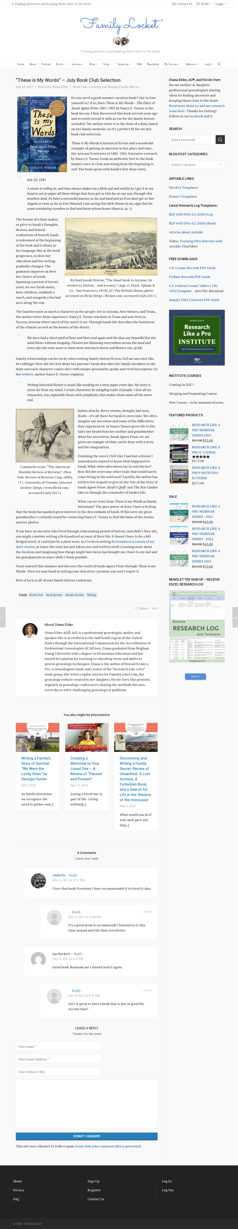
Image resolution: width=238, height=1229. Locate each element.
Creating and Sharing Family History (114, 87)
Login (219, 4)
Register (94, 1190)
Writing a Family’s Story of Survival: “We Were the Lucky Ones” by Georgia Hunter (36, 768)
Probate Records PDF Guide (189, 276)
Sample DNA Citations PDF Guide (194, 299)
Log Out (168, 1190)
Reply (73, 875)
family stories (74, 595)
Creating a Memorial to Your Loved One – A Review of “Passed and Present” (86, 768)
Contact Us (184, 4)
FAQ (16, 1199)
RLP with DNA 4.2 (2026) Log (191, 214)
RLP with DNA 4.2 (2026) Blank (192, 223)
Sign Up (93, 1181)
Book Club (80, 87)
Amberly (58, 875)
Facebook (196, 116)
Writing (91, 595)
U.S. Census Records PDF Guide (192, 268)
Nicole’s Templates (183, 187)
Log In (166, 1181)
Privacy (18, 1190)
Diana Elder (60, 87)
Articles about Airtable (186, 232)
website (27, 374)
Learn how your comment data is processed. (108, 1146)
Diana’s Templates (183, 196)
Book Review (54, 595)
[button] (220, 139)
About (17, 1181)
